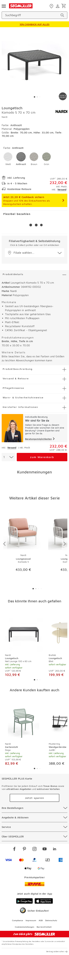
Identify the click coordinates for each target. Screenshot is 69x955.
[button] (8, 159)
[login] (58, 6)
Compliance (17, 920)
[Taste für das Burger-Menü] (4, 6)
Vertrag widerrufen (55, 951)
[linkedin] (55, 849)
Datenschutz (51, 920)
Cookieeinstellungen (24, 927)
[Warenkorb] (64, 6)
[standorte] (52, 6)
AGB (41, 920)
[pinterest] (24, 849)
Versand (61, 189)
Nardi (4, 116)
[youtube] (45, 849)
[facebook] (14, 849)
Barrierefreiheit (44, 927)
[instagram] (34, 849)
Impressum (31, 920)
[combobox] (8, 457)
